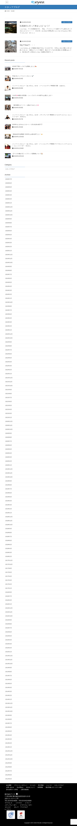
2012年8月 (8, 767)
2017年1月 (8, 588)
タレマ (16, 807)
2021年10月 (8, 385)
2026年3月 (8, 195)
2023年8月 (8, 306)
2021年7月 (8, 397)
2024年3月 (8, 290)
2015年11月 (8, 612)
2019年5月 (8, 497)
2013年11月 (8, 707)
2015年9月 (8, 620)
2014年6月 (8, 679)
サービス (32, 785)
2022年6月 (8, 354)
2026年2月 (8, 199)
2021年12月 (8, 377)
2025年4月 (8, 238)
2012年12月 (8, 751)
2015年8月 (8, 624)
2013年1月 (8, 747)
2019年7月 (8, 489)
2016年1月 (8, 604)
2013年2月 (8, 743)
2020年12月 (8, 421)
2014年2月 (8, 695)
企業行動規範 (25, 789)
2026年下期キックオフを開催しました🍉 (24, 66)
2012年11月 (8, 755)
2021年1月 (8, 417)
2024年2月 (8, 294)
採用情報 (40, 787)
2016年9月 (8, 592)
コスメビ (8, 807)
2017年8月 (8, 568)
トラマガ (19, 803)
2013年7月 (8, 723)
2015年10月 (8, 616)
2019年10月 (8, 477)
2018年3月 (8, 552)
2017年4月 (8, 576)
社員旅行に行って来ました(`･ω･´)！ (35, 26)
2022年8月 (8, 346)
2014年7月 (8, 675)
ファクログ (24, 807)
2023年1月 (8, 330)
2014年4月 (8, 687)
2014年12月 (8, 655)
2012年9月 (8, 763)
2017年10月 (8, 564)
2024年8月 (8, 270)
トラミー (28, 803)
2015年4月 (8, 640)
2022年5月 (8, 358)
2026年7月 (8, 179)
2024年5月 (8, 282)
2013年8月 (8, 719)
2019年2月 (8, 509)
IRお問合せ (20, 787)
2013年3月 (8, 739)
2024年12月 (8, 254)
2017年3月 (8, 580)
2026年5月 (8, 187)
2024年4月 (8, 286)
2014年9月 (8, 667)
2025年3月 (8, 242)
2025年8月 (8, 223)
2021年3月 (8, 413)
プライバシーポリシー (20, 785)
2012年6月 (8, 775)
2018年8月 (8, 532)
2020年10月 (8, 429)
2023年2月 (8, 326)
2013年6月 (8, 727)
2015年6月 (8, 632)
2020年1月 (8, 465)
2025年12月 (8, 207)
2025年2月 (8, 246)
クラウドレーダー (26, 805)
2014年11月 (8, 659)
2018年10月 (8, 524)
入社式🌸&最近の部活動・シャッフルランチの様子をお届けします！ (32, 95)
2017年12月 (8, 560)
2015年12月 (8, 608)
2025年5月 (8, 234)
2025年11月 (8, 211)
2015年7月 (8, 628)
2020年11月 (8, 425)
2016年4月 (8, 600)
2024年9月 (8, 266)
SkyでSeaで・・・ (27, 45)
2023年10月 (8, 302)
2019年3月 (8, 505)
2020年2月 (8, 461)
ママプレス (8, 803)
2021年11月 (8, 381)
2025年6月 (8, 230)
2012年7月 (8, 771)
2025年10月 (8, 215)
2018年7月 (8, 536)
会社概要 (8, 785)
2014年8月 (8, 671)
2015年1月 (8, 651)
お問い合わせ (10, 787)
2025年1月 (8, 250)
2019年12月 (8, 469)
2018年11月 (8, 520)
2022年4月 (8, 362)
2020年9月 (8, 433)
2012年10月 (8, 759)
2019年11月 (8, 473)
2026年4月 (8, 191)
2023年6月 (8, 314)
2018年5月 (8, 544)
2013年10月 (8, 711)
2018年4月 (8, 548)
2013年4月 (8, 735)
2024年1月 (8, 298)
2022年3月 (8, 365)
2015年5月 (8, 636)
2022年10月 (8, 338)
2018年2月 (8, 556)
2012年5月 (8, 779)
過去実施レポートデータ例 (53, 787)
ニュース (49, 785)
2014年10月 (8, 663)
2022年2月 (8, 369)
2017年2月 (8, 584)
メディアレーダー (11, 805)
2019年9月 (8, 481)
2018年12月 (8, 516)
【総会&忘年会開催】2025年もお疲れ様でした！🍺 (27, 134)
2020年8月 (8, 437)
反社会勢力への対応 (12, 789)
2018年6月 (8, 540)
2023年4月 (8, 318)
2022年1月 (8, 373)
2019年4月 (8, 501)
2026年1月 (8, 203)
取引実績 (40, 785)
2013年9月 (8, 715)
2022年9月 (8, 342)
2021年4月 (8, 409)
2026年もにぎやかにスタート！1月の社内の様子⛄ (27, 124)
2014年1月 (8, 699)
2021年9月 (8, 389)
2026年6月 (8, 183)
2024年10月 (8, 262)
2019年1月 (8, 512)
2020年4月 (8, 453)
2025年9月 (8, 219)
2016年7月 (8, 596)
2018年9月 (8, 528)
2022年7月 (8, 350)
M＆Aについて (30, 787)
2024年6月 (8, 278)
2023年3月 (8, 322)
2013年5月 (8, 731)
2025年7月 (8, 226)
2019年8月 (8, 485)
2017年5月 (8, 572)
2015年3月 (8, 644)
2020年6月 (8, 445)
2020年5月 (8, 449)
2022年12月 (8, 334)
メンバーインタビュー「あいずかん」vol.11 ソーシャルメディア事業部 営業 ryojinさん (38, 85)
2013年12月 (8, 703)
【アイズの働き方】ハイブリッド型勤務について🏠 (27, 153)
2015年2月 (8, 648)
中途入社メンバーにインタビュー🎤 (23, 76)
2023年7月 (8, 310)
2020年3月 (8, 457)
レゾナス (8, 809)
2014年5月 (8, 683)
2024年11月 (8, 258)
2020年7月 (8, 441)
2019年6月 (8, 493)
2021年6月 (8, 401)
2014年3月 (8, 691)
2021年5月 (8, 405)
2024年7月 (8, 274)
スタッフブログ (67, 22)
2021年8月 (8, 393)
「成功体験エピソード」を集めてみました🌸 (25, 105)
